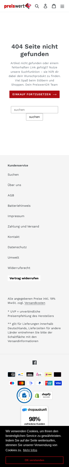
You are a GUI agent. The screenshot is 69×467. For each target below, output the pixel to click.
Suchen (13, 174)
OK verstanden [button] (34, 460)
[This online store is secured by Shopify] (43, 398)
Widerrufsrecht (19, 268)
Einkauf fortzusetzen (31, 94)
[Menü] (62, 6)
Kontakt (14, 237)
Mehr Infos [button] (30, 450)
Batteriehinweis (19, 205)
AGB (11, 195)
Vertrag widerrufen (24, 278)
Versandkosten (35, 303)
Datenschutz (17, 247)
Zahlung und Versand (23, 226)
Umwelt (13, 257)
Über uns (14, 185)
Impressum (16, 216)
